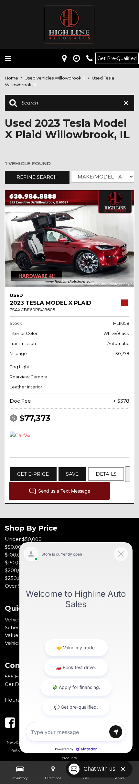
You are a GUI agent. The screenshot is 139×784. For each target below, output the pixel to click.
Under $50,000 (23, 539)
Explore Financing (127, 474)
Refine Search (37, 177)
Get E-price (33, 474)
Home (12, 77)
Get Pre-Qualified (117, 58)
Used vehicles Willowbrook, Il (55, 77)
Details (106, 474)
